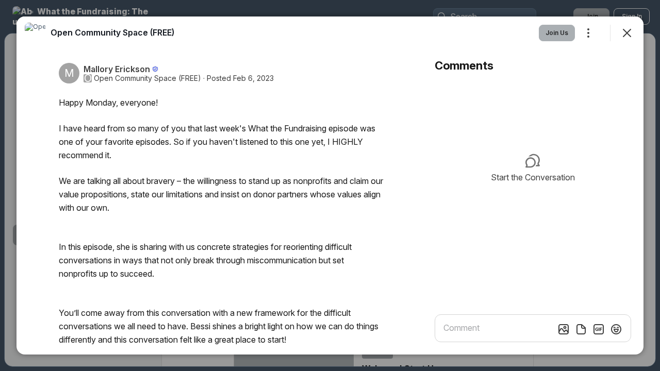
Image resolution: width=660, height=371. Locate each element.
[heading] (112, 32)
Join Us (557, 33)
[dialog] (330, 185)
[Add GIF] (598, 329)
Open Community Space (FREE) (147, 78)
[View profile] (35, 33)
